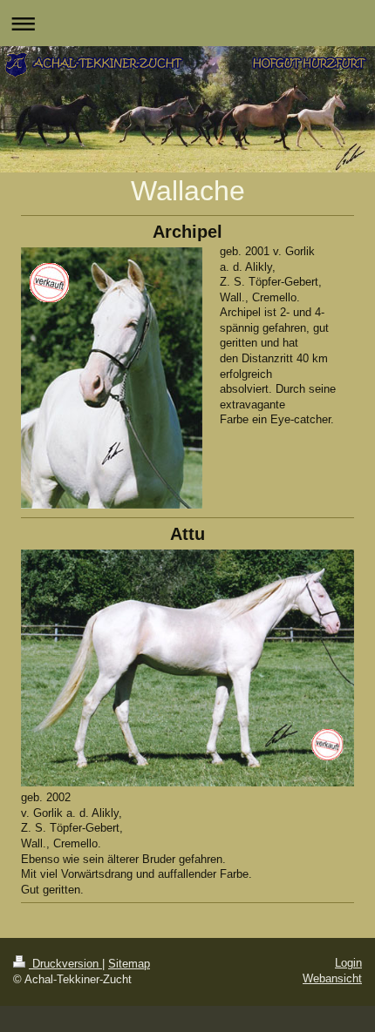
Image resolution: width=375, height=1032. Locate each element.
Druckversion (65, 963)
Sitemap (129, 963)
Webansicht (332, 978)
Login (348, 962)
